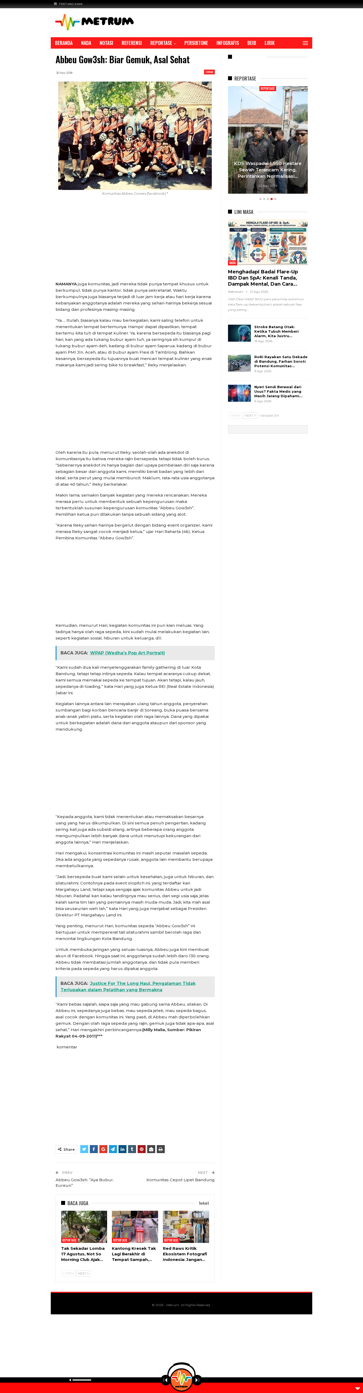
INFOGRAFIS (228, 42)
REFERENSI (132, 42)
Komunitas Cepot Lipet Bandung (180, 1179)
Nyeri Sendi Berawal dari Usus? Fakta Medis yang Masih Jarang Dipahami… (278, 391)
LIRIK (270, 42)
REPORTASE (161, 42)
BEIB (251, 42)
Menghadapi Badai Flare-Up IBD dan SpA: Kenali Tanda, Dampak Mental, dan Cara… (263, 278)
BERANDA (64, 42)
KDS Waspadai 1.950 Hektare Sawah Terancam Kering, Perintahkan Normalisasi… (268, 170)
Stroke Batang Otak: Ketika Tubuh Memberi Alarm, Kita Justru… (276, 331)
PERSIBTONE (196, 42)
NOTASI (106, 42)
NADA (86, 42)
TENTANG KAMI (70, 4)
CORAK (209, 72)
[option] (268, 140)
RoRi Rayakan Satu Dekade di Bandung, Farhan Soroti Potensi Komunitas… (280, 361)
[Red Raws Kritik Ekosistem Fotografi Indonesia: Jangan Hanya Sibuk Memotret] (186, 1227)
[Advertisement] (135, 241)
